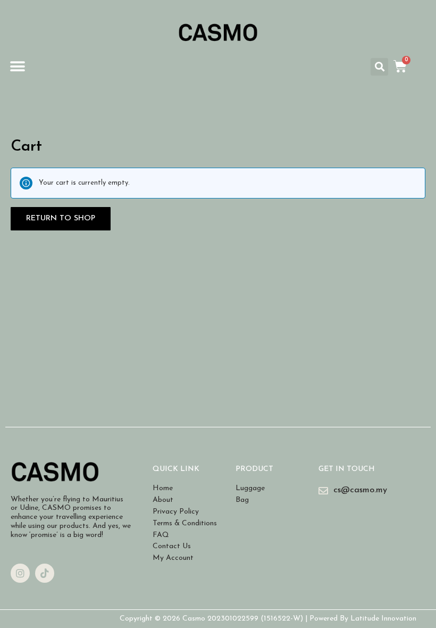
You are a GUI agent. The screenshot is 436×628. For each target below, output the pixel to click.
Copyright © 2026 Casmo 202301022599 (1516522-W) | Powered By (235, 619)
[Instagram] (20, 573)
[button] (17, 67)
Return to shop (60, 218)
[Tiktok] (44, 573)
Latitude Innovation (383, 619)
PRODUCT (254, 469)
